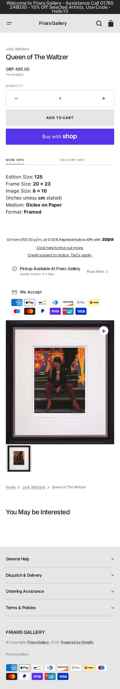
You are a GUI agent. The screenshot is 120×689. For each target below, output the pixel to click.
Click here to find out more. (60, 248)
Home (10, 487)
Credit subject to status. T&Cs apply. (60, 255)
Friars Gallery (38, 642)
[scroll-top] (107, 676)
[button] (9, 23)
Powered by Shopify (77, 642)
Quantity (14, 86)
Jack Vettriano (33, 487)
